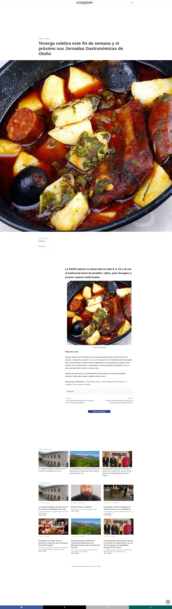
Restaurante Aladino (93, 382)
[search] (132, 3)
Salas (47, 536)
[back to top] (168, 602)
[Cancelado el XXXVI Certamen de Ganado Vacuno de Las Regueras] (118, 493)
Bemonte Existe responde (81, 507)
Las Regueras (115, 502)
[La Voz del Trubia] (84, 2)
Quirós (48, 502)
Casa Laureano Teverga (81, 384)
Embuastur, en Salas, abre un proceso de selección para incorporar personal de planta (53, 543)
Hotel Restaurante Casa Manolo (112, 382)
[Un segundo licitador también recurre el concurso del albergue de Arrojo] (53, 459)
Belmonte (81, 502)
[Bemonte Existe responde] (86, 493)
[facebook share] (21, 607)
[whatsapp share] (150, 607)
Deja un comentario (99, 411)
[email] (107, 607)
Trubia (113, 536)
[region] (86, 20)
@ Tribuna (74, 502)
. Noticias (41, 38)
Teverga (47, 38)
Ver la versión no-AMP (94, 566)
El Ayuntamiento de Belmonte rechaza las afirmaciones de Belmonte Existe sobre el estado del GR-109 (85, 471)
